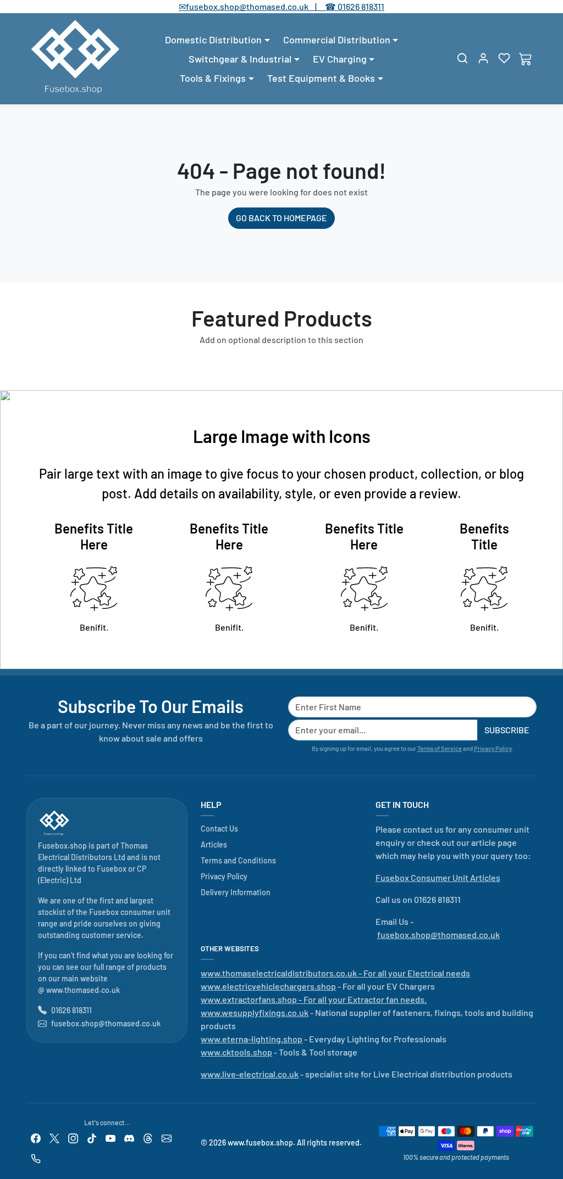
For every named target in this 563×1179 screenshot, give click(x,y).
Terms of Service (439, 748)
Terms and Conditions (238, 860)
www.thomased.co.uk (83, 990)
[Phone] (35, 1158)
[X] (54, 1137)
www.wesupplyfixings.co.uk (254, 1012)
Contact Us (219, 828)
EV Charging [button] (340, 59)
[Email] (166, 1137)
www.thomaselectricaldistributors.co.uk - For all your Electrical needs (335, 973)
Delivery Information (236, 892)
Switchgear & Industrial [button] (240, 59)
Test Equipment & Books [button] (321, 78)
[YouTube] (110, 1137)
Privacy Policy (493, 748)
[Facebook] (35, 1137)
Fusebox (111, 868)
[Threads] (148, 1137)
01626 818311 (361, 6)
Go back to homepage (281, 217)
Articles (214, 844)
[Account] (483, 58)
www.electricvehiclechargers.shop (268, 986)
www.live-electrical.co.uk (250, 1074)
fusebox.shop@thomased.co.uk (106, 1023)
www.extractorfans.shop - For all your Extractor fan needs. (314, 999)
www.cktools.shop (236, 1052)
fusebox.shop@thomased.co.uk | (257, 6)
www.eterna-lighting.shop (251, 1039)
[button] (462, 58)
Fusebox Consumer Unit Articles (438, 877)
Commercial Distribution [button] (336, 39)
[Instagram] (73, 1137)
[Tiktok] (91, 1137)
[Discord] (129, 1137)
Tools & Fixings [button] (213, 78)
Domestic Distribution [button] (213, 39)
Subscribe (506, 730)
